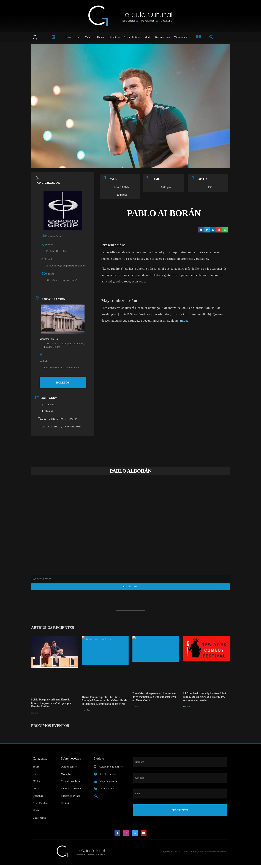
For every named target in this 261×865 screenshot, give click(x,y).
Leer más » (35, 713)
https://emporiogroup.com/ (61, 280)
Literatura (114, 37)
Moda (148, 37)
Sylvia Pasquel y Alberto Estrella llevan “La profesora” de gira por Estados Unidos (51, 703)
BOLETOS (62, 382)
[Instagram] (126, 833)
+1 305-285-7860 (56, 251)
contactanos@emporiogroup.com (65, 265)
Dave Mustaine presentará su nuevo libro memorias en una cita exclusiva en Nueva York (154, 697)
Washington (73, 427)
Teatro (68, 37)
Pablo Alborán (49, 427)
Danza (101, 37)
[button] (201, 229)
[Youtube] (144, 833)
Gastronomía (162, 37)
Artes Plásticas (132, 37)
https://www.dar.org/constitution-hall (62, 367)
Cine (78, 37)
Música (89, 37)
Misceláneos (181, 37)
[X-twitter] (135, 833)
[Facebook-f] (118, 833)
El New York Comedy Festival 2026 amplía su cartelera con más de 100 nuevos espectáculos (204, 696)
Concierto (50, 404)
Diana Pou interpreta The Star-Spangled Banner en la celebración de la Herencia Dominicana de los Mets (104, 700)
